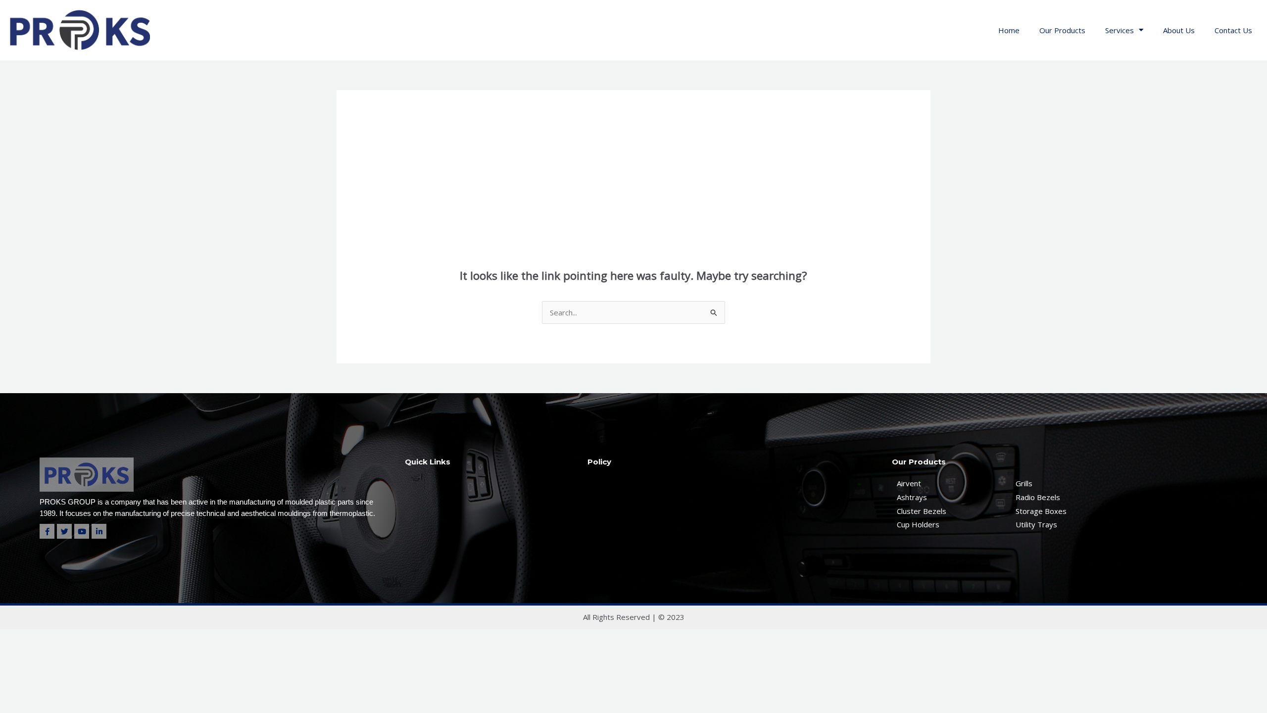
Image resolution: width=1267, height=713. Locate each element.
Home (1009, 30)
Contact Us (1233, 30)
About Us (1179, 30)
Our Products (1062, 30)
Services (1119, 30)
